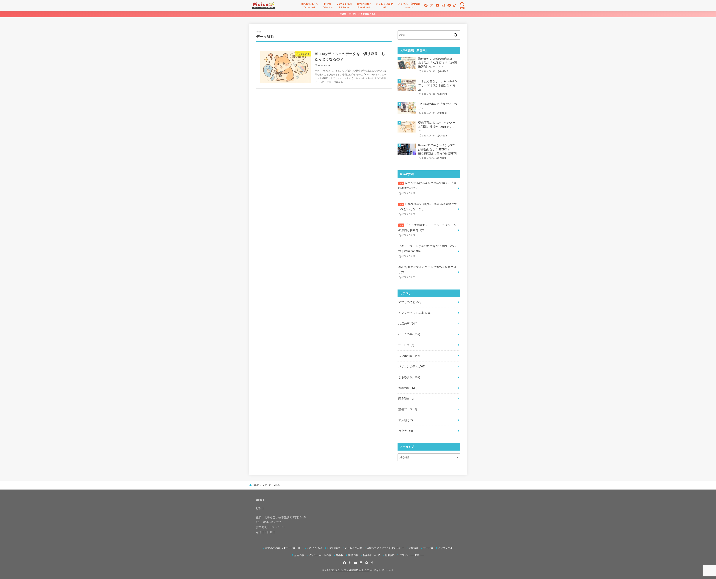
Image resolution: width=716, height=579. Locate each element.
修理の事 (407, 387)
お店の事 (407, 323)
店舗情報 (414, 548)
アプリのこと (409, 302)
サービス (406, 345)
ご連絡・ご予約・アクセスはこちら (358, 14)
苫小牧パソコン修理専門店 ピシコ (350, 570)
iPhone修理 (333, 548)
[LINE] (449, 5)
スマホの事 (409, 355)
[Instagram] (443, 5)
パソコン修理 (314, 548)
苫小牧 (405, 430)
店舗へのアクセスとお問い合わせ (385, 548)
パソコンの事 (411, 366)
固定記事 (406, 398)
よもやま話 (409, 377)
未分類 (405, 420)
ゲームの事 (409, 334)
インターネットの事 (414, 312)
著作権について (371, 555)
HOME (255, 485)
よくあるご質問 (353, 548)
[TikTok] (454, 5)
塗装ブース (407, 409)
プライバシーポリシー (411, 555)
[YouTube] (437, 5)
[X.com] (431, 5)
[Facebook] (426, 5)
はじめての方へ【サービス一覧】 (284, 548)
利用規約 (390, 555)
